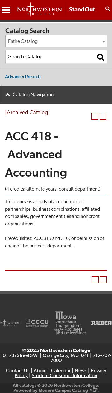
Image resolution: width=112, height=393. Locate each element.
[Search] (100, 57)
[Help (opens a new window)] (103, 116)
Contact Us (18, 370)
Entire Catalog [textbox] (23, 41)
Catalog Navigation (33, 95)
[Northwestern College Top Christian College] (56, 12)
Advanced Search (23, 77)
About (40, 370)
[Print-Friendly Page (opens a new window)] (94, 116)
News (81, 370)
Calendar (61, 370)
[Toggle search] (107, 8)
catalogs (27, 385)
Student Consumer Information (64, 375)
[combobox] (56, 41)
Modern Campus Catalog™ (65, 390)
